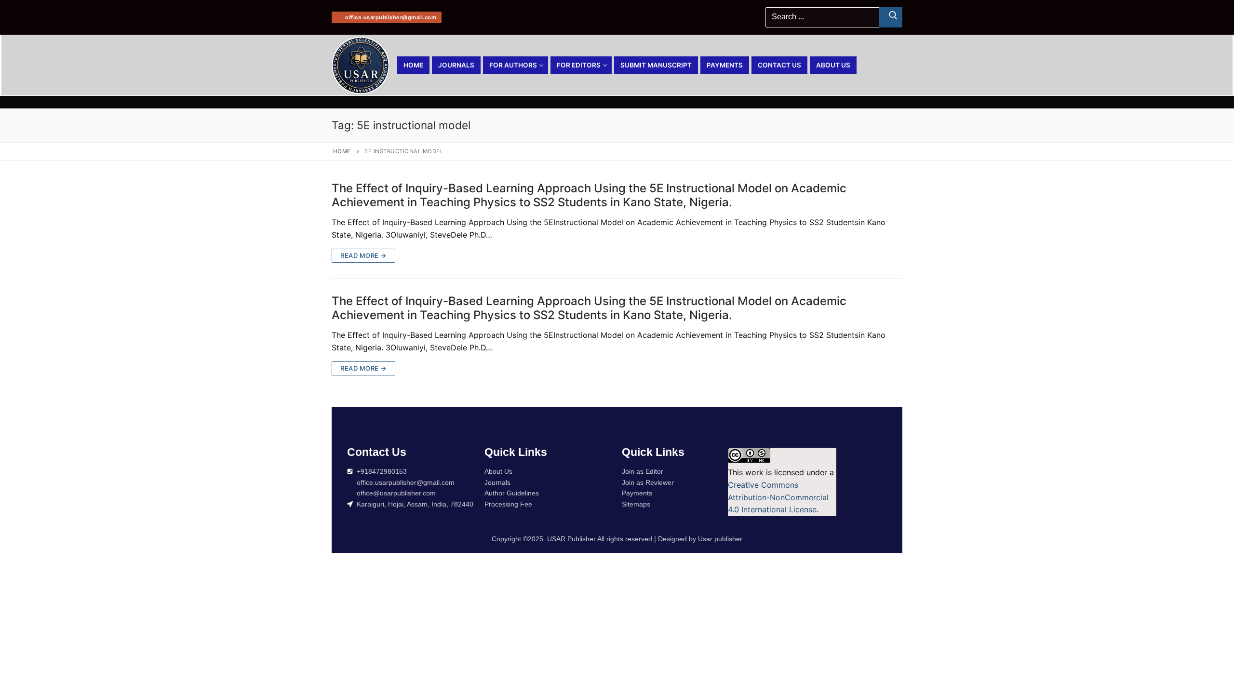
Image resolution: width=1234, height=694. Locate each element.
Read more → (363, 255)
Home (342, 151)
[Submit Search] (890, 17)
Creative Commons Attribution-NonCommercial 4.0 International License (778, 497)
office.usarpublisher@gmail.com (390, 17)
